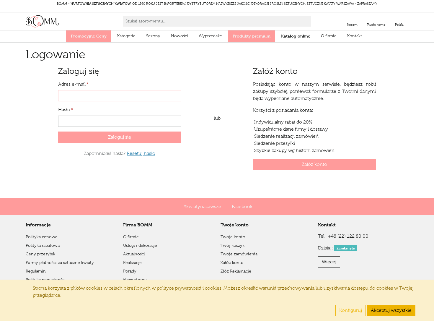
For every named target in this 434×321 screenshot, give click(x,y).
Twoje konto (233, 236)
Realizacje (132, 262)
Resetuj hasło (141, 153)
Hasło (65, 109)
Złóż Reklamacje (236, 271)
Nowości (179, 35)
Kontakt (354, 35)
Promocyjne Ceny (89, 35)
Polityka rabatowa (43, 245)
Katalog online (295, 35)
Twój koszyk (232, 245)
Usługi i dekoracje (140, 245)
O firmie (329, 35)
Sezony (153, 35)
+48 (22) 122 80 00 (348, 236)
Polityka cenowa (41, 236)
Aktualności (134, 254)
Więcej (329, 262)
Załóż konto (314, 164)
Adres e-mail (73, 84)
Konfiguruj (350, 310)
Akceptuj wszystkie (391, 310)
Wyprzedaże (210, 35)
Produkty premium (251, 35)
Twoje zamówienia (239, 254)
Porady (129, 271)
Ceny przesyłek (40, 254)
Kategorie (126, 35)
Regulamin (36, 271)
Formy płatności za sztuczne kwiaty (60, 262)
